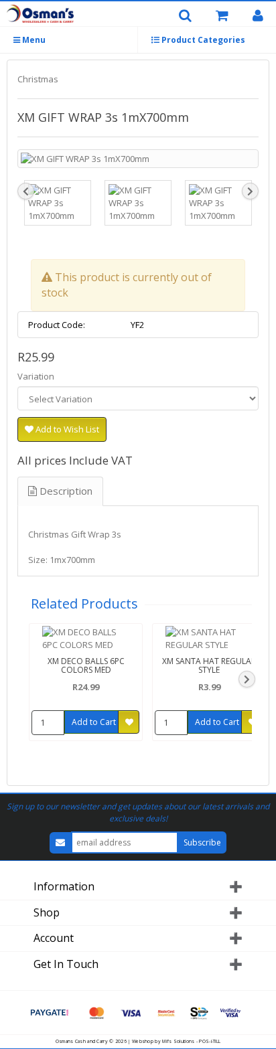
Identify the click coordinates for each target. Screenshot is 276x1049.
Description (64, 490)
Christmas (37, 79)
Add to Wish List (66, 429)
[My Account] (263, 16)
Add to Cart (94, 722)
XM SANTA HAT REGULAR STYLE (209, 665)
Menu (33, 40)
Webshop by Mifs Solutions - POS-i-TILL (176, 1041)
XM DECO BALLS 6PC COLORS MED (86, 665)
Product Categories (202, 40)
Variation (35, 376)
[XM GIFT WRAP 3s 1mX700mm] (138, 159)
